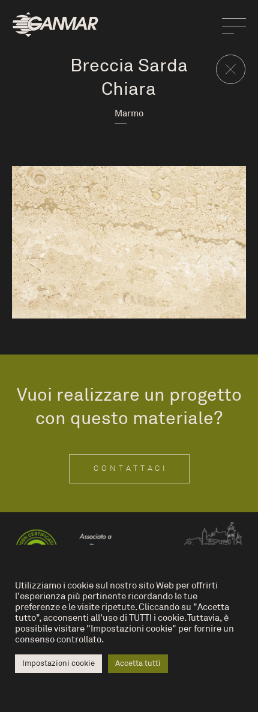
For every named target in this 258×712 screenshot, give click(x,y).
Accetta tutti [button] (138, 663)
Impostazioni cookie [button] (58, 663)
